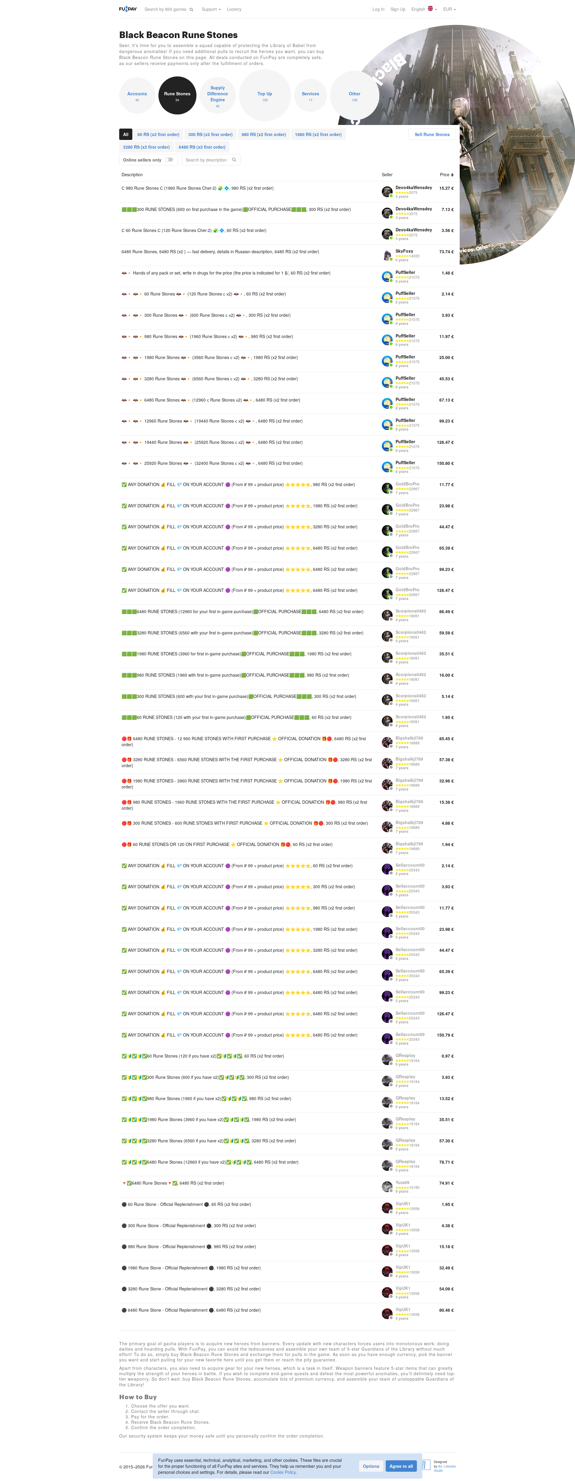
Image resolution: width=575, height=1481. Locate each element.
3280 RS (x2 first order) (146, 147)
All (125, 134)
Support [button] (210, 9)
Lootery (234, 9)
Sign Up (398, 9)
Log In (379, 9)
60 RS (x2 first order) (158, 134)
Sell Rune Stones (432, 134)
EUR (448, 9)
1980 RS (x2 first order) (318, 134)
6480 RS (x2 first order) (202, 147)
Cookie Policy (283, 1472)
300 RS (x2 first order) (210, 134)
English (418, 9)
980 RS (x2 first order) (264, 134)
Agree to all (401, 1466)
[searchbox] (166, 9)
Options (371, 1466)
